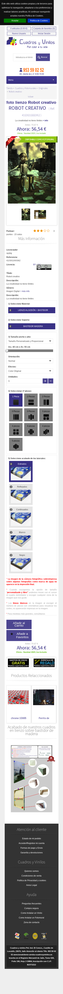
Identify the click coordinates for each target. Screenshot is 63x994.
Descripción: (12, 280)
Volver (30, 96)
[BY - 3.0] (44, 269)
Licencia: (10, 264)
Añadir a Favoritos (22, 635)
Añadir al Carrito (19, 624)
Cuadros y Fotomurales (25, 88)
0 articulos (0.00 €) (18, 28)
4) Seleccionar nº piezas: (20, 391)
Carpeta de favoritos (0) (44, 28)
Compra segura (31, 908)
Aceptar (14, 20)
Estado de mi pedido (31, 838)
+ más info (25, 291)
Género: (10, 288)
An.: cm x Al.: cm (19, 347)
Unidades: (13, 377)
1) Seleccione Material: (19, 304)
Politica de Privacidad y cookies (31, 880)
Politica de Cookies (39, 20)
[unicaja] (26, 935)
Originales (43, 88)
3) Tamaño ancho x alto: (19, 337)
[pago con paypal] (35, 935)
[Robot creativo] (25, 219)
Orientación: (14, 356)
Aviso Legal (31, 885)
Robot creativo (15, 91)
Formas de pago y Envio (31, 848)
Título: (9, 273)
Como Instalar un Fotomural (31, 918)
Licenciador (12, 250)
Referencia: (12, 257)
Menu (10, 80)
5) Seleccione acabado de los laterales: (27, 458)
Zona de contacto (31, 922)
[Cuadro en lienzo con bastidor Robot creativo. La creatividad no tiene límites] (31, 43)
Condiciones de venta (31, 876)
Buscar (44, 57)
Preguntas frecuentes (31, 903)
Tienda (9, 88)
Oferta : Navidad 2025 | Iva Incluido (31, 133)
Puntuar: (10, 231)
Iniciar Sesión (44, 33)
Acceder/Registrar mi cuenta (32, 843)
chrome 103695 (18, 718)
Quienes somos (31, 871)
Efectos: (12, 367)
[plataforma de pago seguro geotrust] (44, 935)
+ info (45, 120)
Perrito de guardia (44, 719)
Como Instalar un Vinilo (31, 913)
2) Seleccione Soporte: (19, 320)
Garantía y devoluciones (31, 852)
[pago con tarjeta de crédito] (17, 935)
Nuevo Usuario (19, 33)
